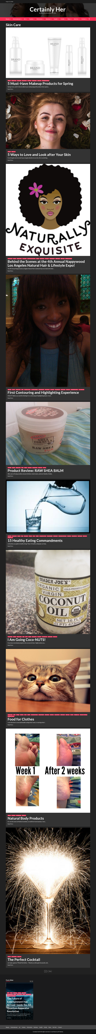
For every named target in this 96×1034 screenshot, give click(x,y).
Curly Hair (19, 80)
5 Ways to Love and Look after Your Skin (39, 154)
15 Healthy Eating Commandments (35, 540)
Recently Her (52, 258)
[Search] (89, 19)
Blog (22, 389)
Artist (11, 992)
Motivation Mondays (62, 536)
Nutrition (69, 536)
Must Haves (24, 80)
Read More (10, 89)
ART (8, 992)
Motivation (40, 19)
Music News (19, 994)
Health (55, 19)
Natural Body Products (26, 818)
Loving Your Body (43, 536)
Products (29, 80)
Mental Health (49, 536)
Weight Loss (10, 537)
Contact (83, 19)
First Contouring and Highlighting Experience (43, 392)
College (17, 714)
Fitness (30, 536)
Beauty (8, 19)
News (69, 19)
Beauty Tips (14, 80)
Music (15, 994)
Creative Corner (27, 389)
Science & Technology (11, 995)
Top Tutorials (81, 389)
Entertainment (17, 19)
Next (50, 971)
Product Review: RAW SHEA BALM (35, 470)
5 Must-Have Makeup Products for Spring (40, 83)
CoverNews (53, 1031)
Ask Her (76, 19)
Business (48, 19)
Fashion (31, 19)
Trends (44, 467)
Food (34, 536)
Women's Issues (69, 258)
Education (26, 536)
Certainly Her (48, 9)
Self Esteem (34, 80)
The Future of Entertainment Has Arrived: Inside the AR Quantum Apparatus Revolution (19, 1005)
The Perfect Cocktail (24, 959)
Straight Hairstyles (45, 80)
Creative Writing (34, 389)
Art (25, 19)
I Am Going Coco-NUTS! (27, 639)
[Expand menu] (10, 19)
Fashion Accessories (31, 258)
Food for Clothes (21, 719)
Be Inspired (10, 258)
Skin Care (39, 80)
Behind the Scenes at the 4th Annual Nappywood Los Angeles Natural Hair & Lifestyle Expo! (46, 263)
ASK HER (9, 389)
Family (62, 19)
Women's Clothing (83, 714)
